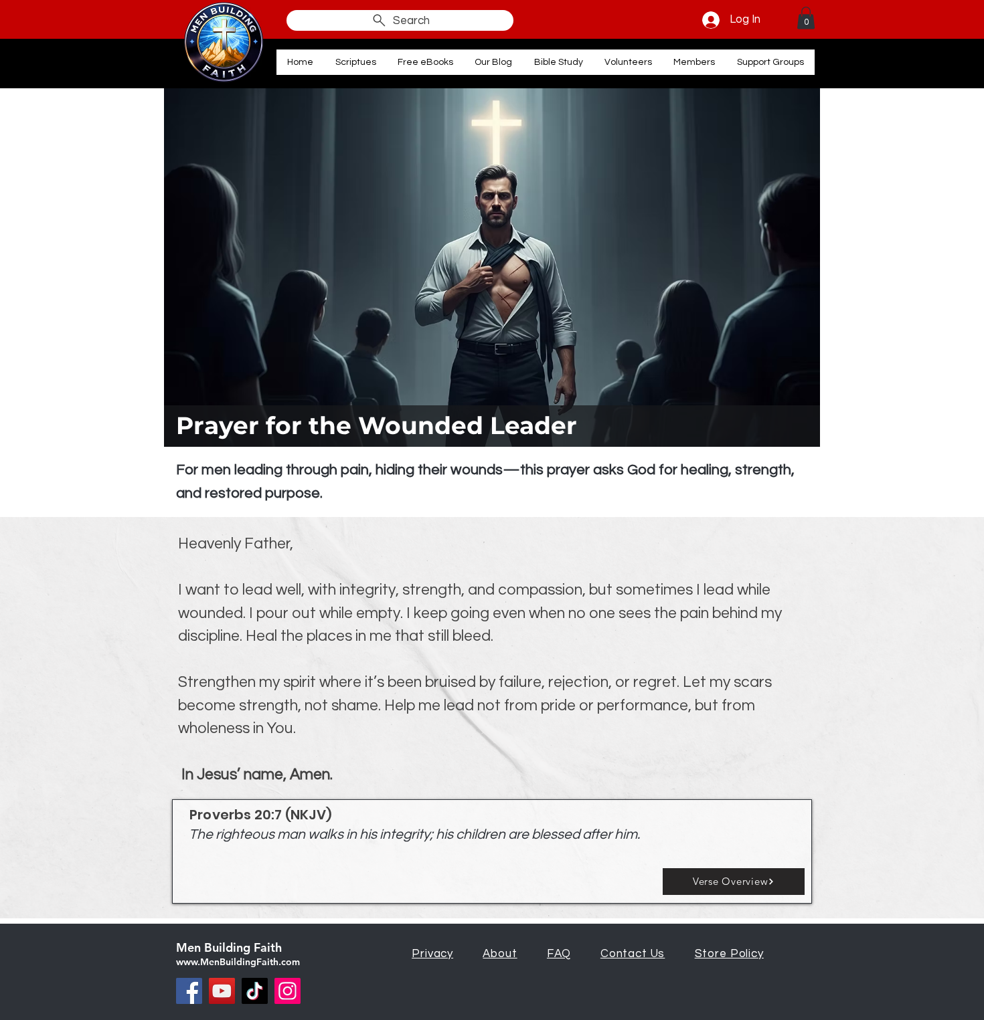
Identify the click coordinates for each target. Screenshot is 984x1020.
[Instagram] (287, 991)
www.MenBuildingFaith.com (238, 962)
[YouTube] (222, 991)
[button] (806, 18)
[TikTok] (255, 991)
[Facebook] (189, 991)
